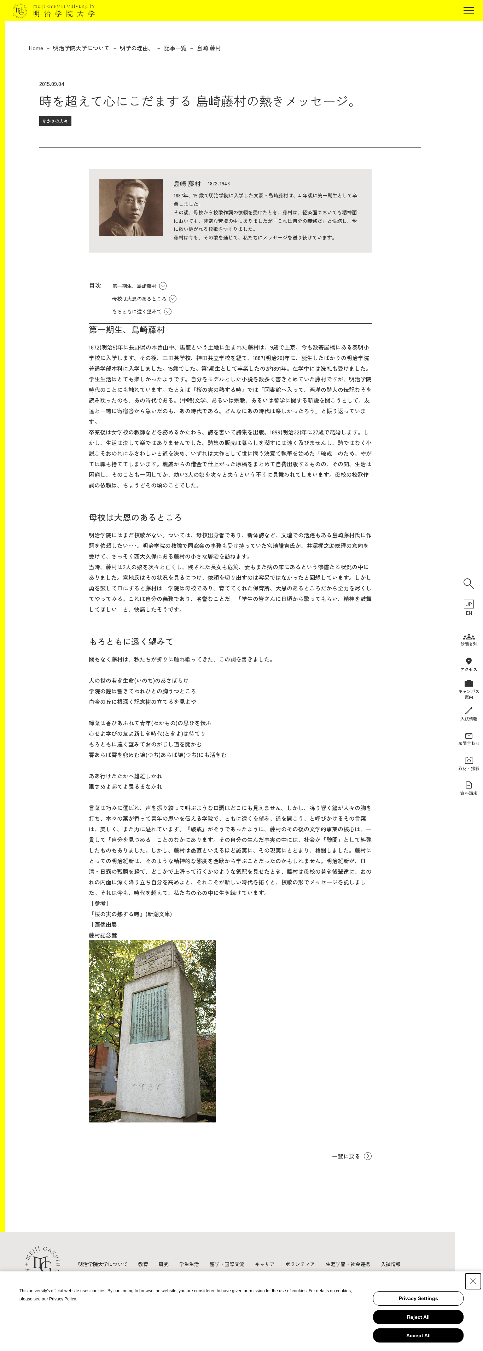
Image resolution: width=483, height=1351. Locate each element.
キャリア (265, 1264)
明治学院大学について (81, 48)
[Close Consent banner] (473, 1281)
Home (36, 48)
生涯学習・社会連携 (348, 1264)
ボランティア (300, 1264)
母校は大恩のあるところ (139, 298)
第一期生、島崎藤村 (134, 285)
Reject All (418, 1317)
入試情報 (391, 1264)
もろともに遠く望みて (137, 311)
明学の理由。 (137, 48)
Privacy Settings (418, 1298)
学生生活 (189, 1264)
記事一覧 (175, 48)
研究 (164, 1264)
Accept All (418, 1335)
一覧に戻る (346, 1156)
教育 (143, 1264)
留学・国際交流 (227, 1264)
